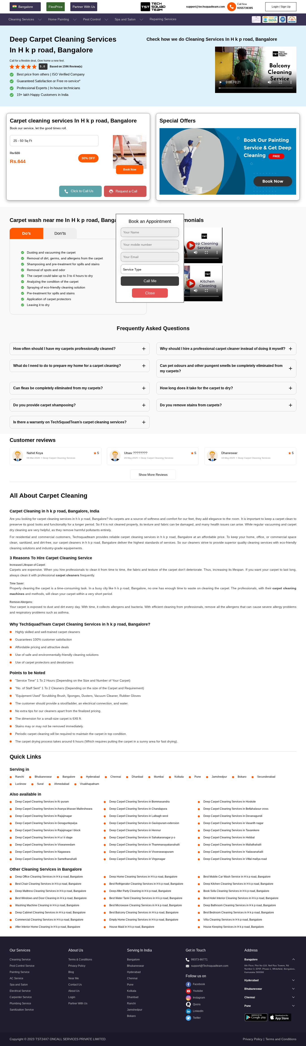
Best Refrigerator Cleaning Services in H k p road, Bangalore (146, 883)
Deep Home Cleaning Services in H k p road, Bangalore (143, 876)
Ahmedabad (61, 784)
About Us (74, 990)
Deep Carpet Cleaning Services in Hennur (135, 830)
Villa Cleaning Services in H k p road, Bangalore (232, 919)
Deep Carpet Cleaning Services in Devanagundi (232, 816)
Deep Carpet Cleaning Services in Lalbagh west (138, 816)
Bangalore (68, 776)
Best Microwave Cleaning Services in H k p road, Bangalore (145, 905)
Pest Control (92, 19)
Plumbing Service (20, 1003)
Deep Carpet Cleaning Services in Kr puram (42, 801)
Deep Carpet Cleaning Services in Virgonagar (137, 859)
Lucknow (20, 784)
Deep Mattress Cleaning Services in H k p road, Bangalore (50, 891)
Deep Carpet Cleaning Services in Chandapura (138, 808)
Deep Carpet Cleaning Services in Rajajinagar (43, 816)
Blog (71, 972)
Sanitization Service (22, 1009)
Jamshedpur (219, 776)
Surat (40, 784)
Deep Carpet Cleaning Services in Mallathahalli (232, 844)
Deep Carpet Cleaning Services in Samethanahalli (46, 859)
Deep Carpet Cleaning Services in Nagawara (42, 851)
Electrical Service (20, 990)
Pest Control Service (22, 965)
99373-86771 (199, 959)
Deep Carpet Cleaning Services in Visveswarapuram (141, 851)
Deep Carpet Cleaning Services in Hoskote (229, 801)
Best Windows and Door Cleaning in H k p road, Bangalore (51, 898)
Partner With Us (84, 7)
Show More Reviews (153, 474)
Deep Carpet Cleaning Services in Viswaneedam (45, 844)
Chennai (115, 776)
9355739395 (245, 8)
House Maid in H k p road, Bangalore (131, 926)
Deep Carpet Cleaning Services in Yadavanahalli (233, 851)
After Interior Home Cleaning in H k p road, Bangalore (47, 926)
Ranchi (19, 776)
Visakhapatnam (89, 784)
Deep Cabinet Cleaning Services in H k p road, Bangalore (50, 912)
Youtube (197, 990)
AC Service (16, 978)
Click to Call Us (82, 191)
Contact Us (75, 984)
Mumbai (159, 776)
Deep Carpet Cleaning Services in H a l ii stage (44, 837)
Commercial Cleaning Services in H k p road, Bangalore (49, 919)
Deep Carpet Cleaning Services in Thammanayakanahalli (144, 844)
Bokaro (242, 776)
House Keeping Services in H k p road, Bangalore (233, 926)
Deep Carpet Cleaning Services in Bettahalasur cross (235, 808)
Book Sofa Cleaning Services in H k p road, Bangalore (236, 891)
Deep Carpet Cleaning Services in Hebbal (229, 837)
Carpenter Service (21, 997)
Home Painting (59, 19)
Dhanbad (137, 776)
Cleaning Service (20, 959)
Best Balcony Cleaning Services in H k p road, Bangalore (144, 912)
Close (150, 293)
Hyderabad (93, 776)
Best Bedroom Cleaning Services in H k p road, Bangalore (238, 912)
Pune (197, 776)
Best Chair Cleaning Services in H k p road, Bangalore (48, 883)
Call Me (150, 281)
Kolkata (179, 776)
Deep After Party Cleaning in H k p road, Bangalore (140, 891)
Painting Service (20, 972)
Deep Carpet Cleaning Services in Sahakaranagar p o (142, 837)
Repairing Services (163, 19)
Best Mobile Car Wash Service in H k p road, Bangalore (237, 876)
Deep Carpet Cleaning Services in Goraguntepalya (46, 823)
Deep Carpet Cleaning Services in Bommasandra (139, 801)
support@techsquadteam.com (205, 6)
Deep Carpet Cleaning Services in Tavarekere (231, 830)
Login (71, 997)
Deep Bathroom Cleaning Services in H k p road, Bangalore (239, 905)
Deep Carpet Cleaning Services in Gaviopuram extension (144, 823)
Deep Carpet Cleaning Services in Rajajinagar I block (47, 830)
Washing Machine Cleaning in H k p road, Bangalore (47, 905)
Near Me (73, 978)
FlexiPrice (55, 7)
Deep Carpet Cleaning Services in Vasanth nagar (233, 823)
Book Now (129, 169)
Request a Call (126, 191)
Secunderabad (266, 776)
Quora (196, 1004)
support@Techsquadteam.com (209, 965)
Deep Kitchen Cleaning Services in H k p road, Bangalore (238, 883)
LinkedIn (197, 1011)
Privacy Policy (76, 965)
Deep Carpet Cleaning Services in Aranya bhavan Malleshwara (53, 808)
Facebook (198, 984)
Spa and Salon (125, 19)
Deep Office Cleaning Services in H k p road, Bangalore (49, 876)
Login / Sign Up (281, 6)
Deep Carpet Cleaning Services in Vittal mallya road (235, 859)
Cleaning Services (22, 19)
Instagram (198, 997)
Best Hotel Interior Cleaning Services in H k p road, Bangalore (240, 898)
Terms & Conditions (80, 959)
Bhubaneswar (43, 776)
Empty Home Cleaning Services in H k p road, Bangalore (143, 919)
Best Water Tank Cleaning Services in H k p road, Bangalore (145, 898)
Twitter (196, 1017)
